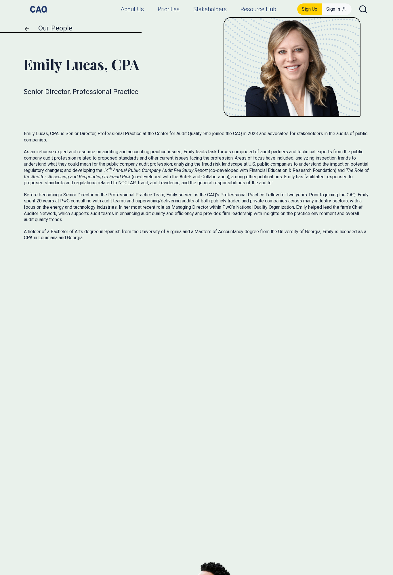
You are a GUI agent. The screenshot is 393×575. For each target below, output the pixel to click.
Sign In (333, 9)
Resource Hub (258, 9)
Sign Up (309, 9)
